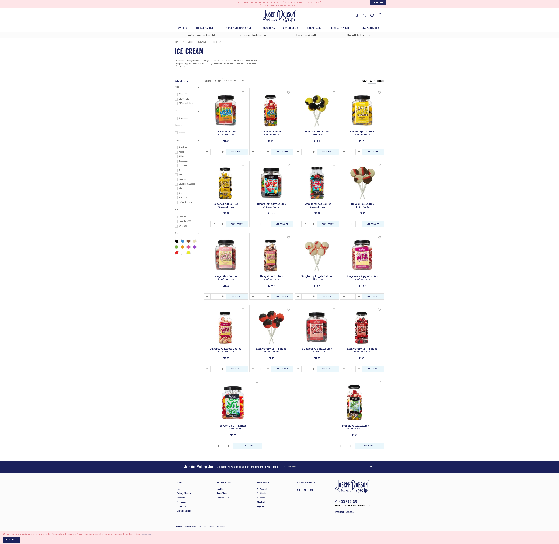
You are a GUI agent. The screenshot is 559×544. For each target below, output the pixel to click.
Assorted (182, 152)
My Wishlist (261, 493)
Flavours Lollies (203, 42)
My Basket (261, 498)
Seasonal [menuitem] (269, 28)
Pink (188, 247)
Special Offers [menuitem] (340, 28)
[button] (364, 15)
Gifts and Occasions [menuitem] (238, 28)
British (181, 156)
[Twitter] (305, 490)
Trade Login (378, 2)
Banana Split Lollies (317, 133)
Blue (182, 241)
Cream (194, 241)
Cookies (202, 527)
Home (177, 42)
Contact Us (181, 506)
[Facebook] (298, 490)
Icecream (182, 179)
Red (176, 252)
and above (186, 103)
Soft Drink (183, 197)
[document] (279, 538)
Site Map (178, 527)
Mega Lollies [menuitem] (204, 28)
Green (176, 247)
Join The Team (223, 498)
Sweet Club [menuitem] (290, 28)
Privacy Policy (190, 527)
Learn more (146, 534)
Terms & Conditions (217, 527)
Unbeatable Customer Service (359, 35)
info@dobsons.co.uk (345, 511)
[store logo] (279, 16)
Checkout (261, 502)
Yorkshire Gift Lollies (233, 427)
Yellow (188, 252)
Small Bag (183, 226)
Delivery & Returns (184, 493)
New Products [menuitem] (370, 28)
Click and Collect (184, 511)
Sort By (218, 81)
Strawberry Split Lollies (271, 350)
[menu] (279, 28)
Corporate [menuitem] (314, 28)
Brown (188, 241)
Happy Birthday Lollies (271, 205)
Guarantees (181, 502)
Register (260, 506)
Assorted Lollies (226, 133)
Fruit (180, 174)
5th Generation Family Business (253, 35)
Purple (194, 247)
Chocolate (183, 165)
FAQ (178, 489)
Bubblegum (183, 161)
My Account (262, 489)
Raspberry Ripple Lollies (316, 277)
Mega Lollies (188, 42)
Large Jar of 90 (185, 221)
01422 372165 (346, 502)
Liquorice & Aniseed (187, 184)
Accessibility (182, 498)
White (182, 252)
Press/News (222, 493)
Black (176, 241)
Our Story (221, 489)
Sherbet (182, 193)
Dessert (182, 170)
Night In (182, 132)
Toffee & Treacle (185, 202)
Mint (180, 188)
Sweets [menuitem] (182, 28)
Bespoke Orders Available (306, 35)
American (183, 147)
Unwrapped (183, 118)
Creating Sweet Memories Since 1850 (199, 35)
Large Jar (182, 217)
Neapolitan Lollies (362, 205)
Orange (182, 247)
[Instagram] (311, 490)
